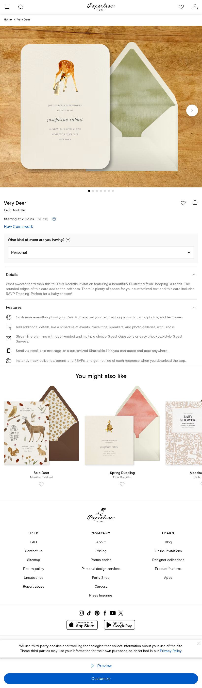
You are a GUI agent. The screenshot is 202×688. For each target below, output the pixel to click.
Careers (101, 586)
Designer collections (168, 560)
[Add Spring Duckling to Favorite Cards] (122, 484)
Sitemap (33, 560)
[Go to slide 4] (101, 191)
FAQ (33, 542)
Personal (19, 252)
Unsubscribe (33, 578)
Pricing (101, 551)
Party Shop (101, 578)
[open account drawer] (195, 7)
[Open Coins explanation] (54, 219)
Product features (168, 569)
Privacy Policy (170, 651)
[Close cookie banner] (199, 643)
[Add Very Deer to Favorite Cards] (183, 203)
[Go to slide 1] (89, 191)
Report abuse (33, 586)
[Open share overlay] (195, 202)
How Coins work (18, 226)
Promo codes (101, 560)
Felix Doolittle (14, 210)
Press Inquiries (101, 595)
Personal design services (101, 569)
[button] (68, 239)
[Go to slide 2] (93, 191)
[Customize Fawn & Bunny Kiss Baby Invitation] (101, 106)
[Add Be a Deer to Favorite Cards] (41, 484)
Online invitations (168, 551)
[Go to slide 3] (97, 191)
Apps (168, 578)
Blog (168, 542)
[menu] (7, 7)
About (101, 542)
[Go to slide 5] (105, 191)
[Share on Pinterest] (97, 613)
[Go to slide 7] (113, 191)
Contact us (33, 551)
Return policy (33, 569)
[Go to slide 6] (109, 191)
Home (8, 19)
